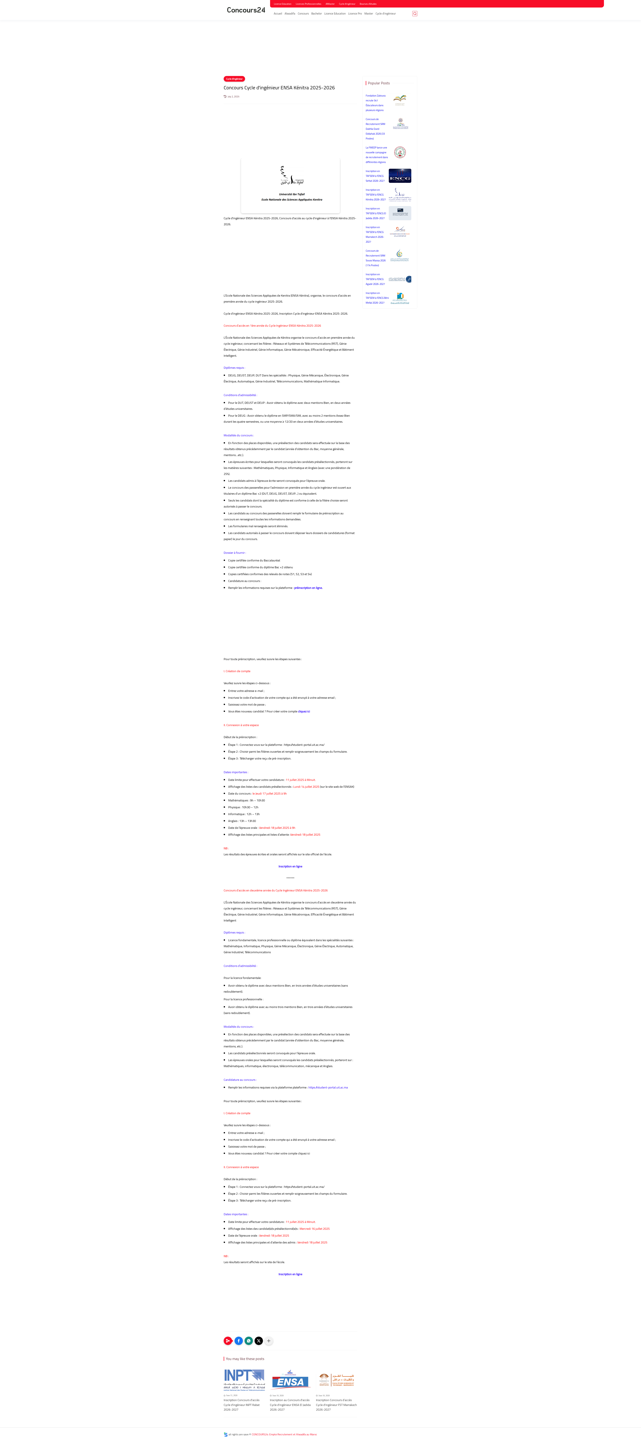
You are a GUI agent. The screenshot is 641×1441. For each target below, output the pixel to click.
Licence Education (282, 4)
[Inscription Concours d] (244, 1380)
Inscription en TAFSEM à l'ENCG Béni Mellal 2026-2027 (377, 298)
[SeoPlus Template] (226, 1434)
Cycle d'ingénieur (347, 4)
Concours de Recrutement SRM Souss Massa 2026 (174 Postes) (376, 258)
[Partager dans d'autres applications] (269, 1341)
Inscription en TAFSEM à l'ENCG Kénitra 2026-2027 (376, 194)
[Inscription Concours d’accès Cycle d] (336, 1380)
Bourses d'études (368, 4)
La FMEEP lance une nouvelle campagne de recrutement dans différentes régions (377, 154)
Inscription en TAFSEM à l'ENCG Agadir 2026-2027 (375, 279)
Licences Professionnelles (308, 4)
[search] (414, 13)
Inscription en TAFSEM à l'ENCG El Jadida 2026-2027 (376, 213)
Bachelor (316, 13)
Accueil (278, 13)
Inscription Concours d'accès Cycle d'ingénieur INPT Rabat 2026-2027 (242, 1405)
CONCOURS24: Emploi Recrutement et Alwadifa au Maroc (284, 1434)
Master (368, 13)
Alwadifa (290, 13)
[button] (239, 1341)
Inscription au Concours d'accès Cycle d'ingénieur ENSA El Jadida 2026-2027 (290, 1405)
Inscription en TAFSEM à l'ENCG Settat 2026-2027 (375, 176)
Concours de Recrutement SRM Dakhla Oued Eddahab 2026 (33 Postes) (375, 129)
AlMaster (330, 4)
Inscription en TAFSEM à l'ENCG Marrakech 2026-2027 (375, 234)
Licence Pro (355, 13)
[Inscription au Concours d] (290, 1380)
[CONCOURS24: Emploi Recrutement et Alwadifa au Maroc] (246, 9)
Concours (303, 13)
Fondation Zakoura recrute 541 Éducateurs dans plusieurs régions (376, 103)
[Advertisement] (320, 50)
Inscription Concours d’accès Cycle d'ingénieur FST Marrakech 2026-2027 (336, 1405)
